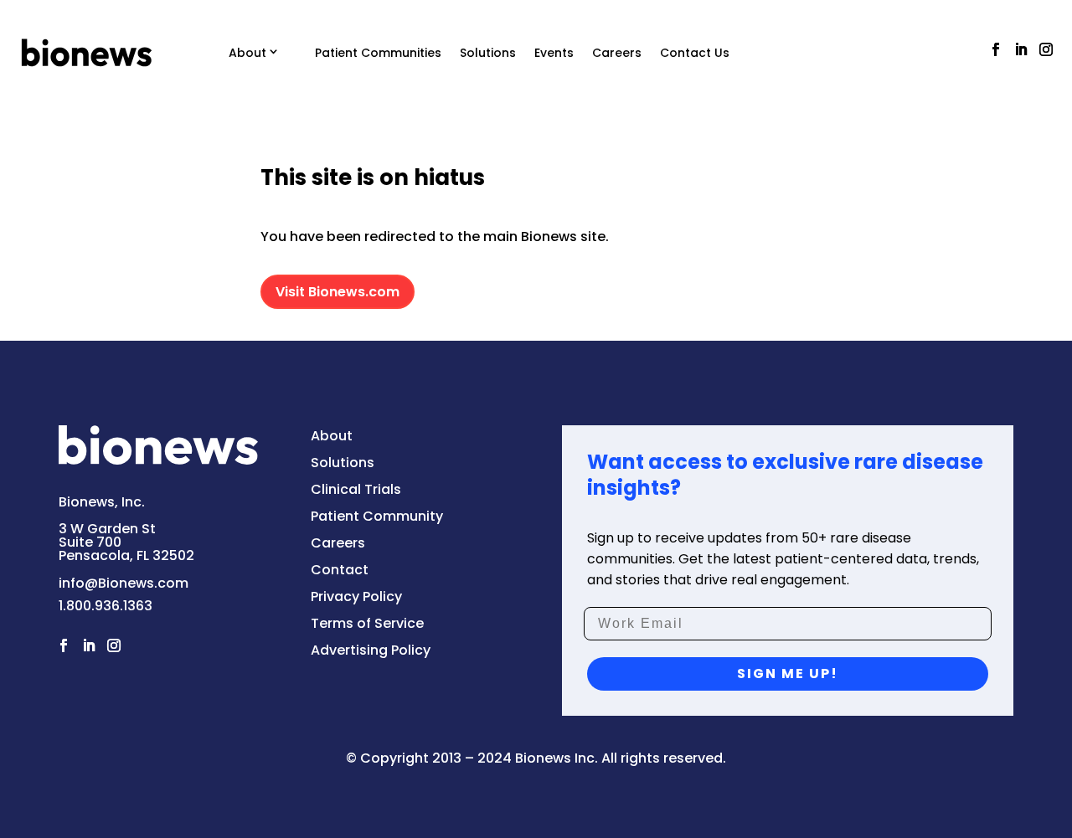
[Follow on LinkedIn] (1021, 49)
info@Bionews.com (123, 583)
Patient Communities (378, 52)
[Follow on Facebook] (995, 49)
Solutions (488, 52)
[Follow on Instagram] (1046, 49)
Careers (617, 52)
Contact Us (694, 52)
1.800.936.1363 (105, 605)
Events (554, 52)
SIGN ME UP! (787, 673)
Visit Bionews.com (337, 291)
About (247, 52)
